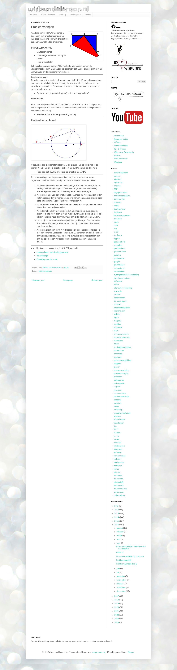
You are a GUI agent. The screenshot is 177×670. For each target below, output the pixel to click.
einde (116, 222)
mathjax (117, 324)
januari (120, 528)
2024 (116, 622)
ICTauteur (118, 281)
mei (118, 543)
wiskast (117, 472)
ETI (115, 229)
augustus (121, 576)
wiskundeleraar (120, 489)
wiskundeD (118, 485)
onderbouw (119, 350)
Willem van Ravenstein (124, 152)
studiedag (118, 409)
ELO (116, 225)
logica (116, 317)
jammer (117, 294)
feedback (118, 235)
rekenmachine (120, 393)
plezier (117, 367)
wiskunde (118, 475)
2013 (116, 513)
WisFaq (62, 15)
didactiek (118, 219)
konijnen (117, 304)
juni (118, 568)
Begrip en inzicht (121, 139)
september (122, 580)
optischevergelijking (122, 360)
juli (118, 572)
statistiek (117, 403)
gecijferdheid (119, 242)
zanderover (119, 492)
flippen (117, 238)
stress (116, 406)
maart (119, 535)
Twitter (88, 15)
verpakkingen (120, 456)
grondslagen (119, 265)
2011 (116, 506)
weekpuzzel (119, 462)
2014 (116, 517)
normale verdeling (122, 337)
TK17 (116, 429)
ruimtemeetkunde (121, 396)
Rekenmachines (121, 145)
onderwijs (118, 354)
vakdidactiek (119, 446)
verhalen (117, 452)
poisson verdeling (121, 370)
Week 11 (120, 552)
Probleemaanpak (123, 560)
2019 (116, 603)
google (117, 261)
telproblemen (119, 419)
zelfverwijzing (119, 495)
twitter (116, 439)
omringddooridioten (122, 347)
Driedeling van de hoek (47, 259)
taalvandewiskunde (122, 413)
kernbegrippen (120, 301)
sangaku (117, 400)
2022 (116, 615)
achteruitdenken (121, 173)
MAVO (116, 330)
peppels (117, 363)
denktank (118, 212)
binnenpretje (119, 199)
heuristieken (119, 271)
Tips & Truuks (120, 149)
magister (117, 321)
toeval (116, 436)
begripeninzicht (120, 192)
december (121, 591)
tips (115, 426)
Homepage (68, 280)
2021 (116, 611)
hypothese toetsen (122, 278)
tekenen (117, 416)
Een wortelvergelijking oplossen (130, 556)
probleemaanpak (45, 271)
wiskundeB (118, 482)
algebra (117, 179)
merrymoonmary (99, 652)
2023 (116, 618)
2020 (116, 607)
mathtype (118, 327)
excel (116, 232)
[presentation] (50, 172)
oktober (120, 584)
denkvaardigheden (122, 215)
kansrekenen (119, 298)
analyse (117, 186)
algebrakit (118, 182)
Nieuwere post (38, 280)
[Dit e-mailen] (75, 267)
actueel (117, 176)
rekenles (117, 390)
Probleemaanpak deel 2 (126, 564)
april (119, 539)
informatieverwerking (123, 288)
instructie (118, 291)
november (121, 587)
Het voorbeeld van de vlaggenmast (52, 252)
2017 (116, 596)
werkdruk (118, 465)
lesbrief (117, 314)
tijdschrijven (119, 423)
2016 (116, 525)
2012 (116, 509)
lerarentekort (119, 311)
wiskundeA (118, 479)
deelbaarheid (119, 209)
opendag (118, 357)
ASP (116, 189)
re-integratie (119, 383)
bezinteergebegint (122, 196)
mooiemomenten (121, 334)
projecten (118, 377)
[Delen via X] (80, 267)
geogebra (118, 245)
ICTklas (117, 142)
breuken (117, 202)
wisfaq (116, 469)
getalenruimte (120, 251)
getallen (117, 255)
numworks (118, 340)
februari (120, 532)
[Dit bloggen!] (78, 267)
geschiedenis (119, 248)
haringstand (119, 268)
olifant (116, 344)
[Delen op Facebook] (83, 267)
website (117, 459)
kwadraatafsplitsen (122, 308)
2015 (116, 521)
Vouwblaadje (42, 256)
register (117, 386)
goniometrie (119, 258)
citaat (116, 205)
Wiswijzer (33, 15)
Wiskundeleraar (48, 15)
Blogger (131, 652)
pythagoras (119, 380)
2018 (116, 600)
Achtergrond (75, 15)
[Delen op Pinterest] (86, 267)
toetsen (117, 433)
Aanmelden (119, 136)
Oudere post (96, 280)
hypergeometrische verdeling (126, 275)
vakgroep (118, 449)
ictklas (116, 284)
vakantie (117, 442)
